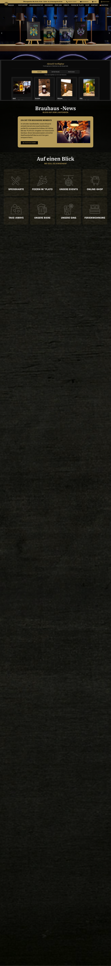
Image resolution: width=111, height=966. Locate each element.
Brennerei (49, 5)
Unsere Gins (68, 217)
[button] (2, 33)
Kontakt (94, 5)
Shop (87, 5)
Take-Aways (16, 217)
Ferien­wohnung (94, 217)
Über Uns (58, 5)
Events (66, 5)
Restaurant (23, 5)
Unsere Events (68, 189)
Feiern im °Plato (77, 5)
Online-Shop (95, 189)
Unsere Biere (42, 217)
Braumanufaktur (36, 5)
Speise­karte (16, 189)
